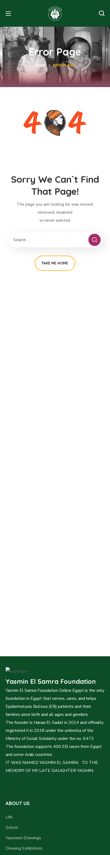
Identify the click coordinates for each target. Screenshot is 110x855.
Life (9, 817)
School (12, 827)
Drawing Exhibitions (24, 848)
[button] (101, 13)
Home (40, 65)
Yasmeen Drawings (23, 838)
